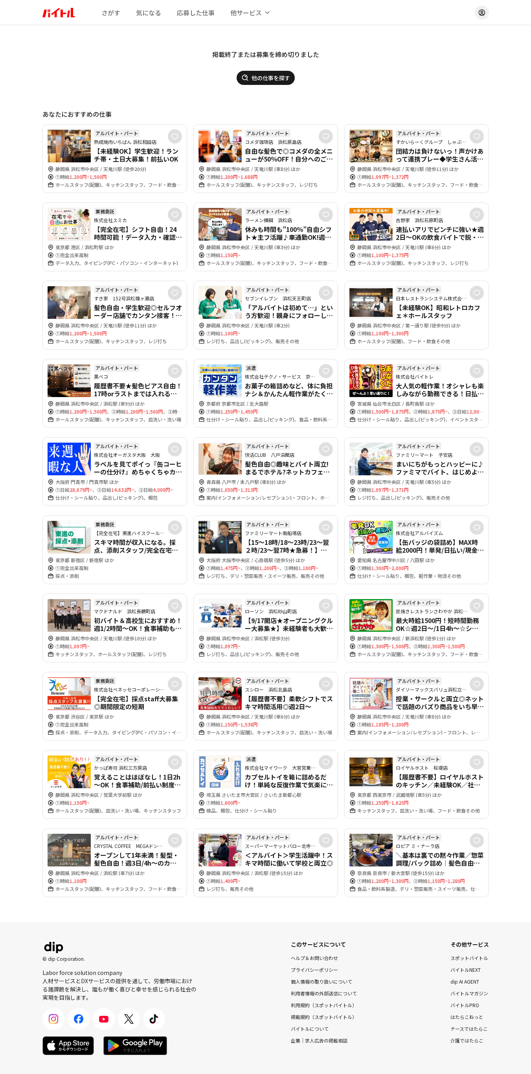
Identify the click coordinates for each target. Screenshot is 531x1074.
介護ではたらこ (466, 1040)
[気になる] (175, 136)
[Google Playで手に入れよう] (135, 1045)
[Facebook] (79, 1019)
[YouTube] (104, 1019)
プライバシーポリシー (314, 969)
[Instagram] (53, 1019)
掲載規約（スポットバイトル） (324, 1016)
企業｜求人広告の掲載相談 (319, 1040)
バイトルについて (310, 1028)
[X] (129, 1019)
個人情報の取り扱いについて (321, 981)
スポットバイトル (469, 957)
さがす (110, 12)
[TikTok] (154, 1019)
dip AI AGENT (464, 981)
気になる (148, 12)
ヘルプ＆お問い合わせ (314, 957)
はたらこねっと (466, 1016)
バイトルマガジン (469, 993)
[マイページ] (482, 13)
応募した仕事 (196, 12)
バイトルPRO (464, 1005)
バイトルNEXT (465, 969)
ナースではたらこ (469, 1028)
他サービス (246, 12)
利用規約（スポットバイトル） (324, 1005)
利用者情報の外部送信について (324, 993)
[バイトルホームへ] (58, 12)
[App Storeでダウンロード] (68, 1045)
